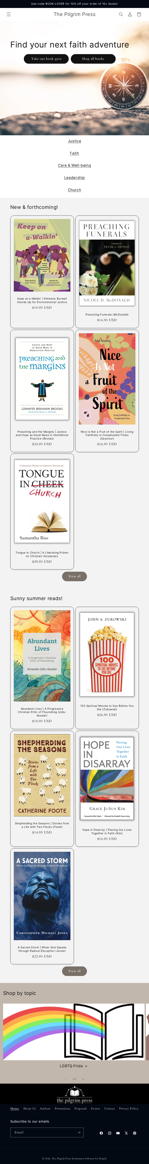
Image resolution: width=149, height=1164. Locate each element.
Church (74, 190)
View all (74, 576)
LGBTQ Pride (71, 1066)
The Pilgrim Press (61, 1158)
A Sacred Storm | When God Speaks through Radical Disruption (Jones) (41, 949)
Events (95, 1108)
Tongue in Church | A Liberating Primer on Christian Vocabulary (42, 554)
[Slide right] (83, 1079)
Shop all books (93, 58)
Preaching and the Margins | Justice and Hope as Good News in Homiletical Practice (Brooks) (42, 435)
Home (14, 1108)
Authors (45, 1108)
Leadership (74, 177)
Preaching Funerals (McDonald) (107, 314)
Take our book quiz (46, 58)
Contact (109, 1108)
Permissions (62, 1108)
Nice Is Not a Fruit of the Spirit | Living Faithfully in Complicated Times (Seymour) (107, 435)
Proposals (80, 1108)
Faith (74, 153)
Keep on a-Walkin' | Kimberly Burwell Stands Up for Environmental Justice (42, 300)
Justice (74, 141)
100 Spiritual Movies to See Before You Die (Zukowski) (107, 707)
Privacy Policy (129, 1108)
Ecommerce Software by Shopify (89, 1158)
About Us (29, 1108)
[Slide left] (66, 1079)
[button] (8, 14)
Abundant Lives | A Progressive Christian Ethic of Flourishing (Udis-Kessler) (42, 712)
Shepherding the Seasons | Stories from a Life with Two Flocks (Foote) (42, 825)
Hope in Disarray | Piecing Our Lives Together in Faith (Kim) (107, 831)
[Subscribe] (78, 1132)
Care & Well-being (74, 165)
